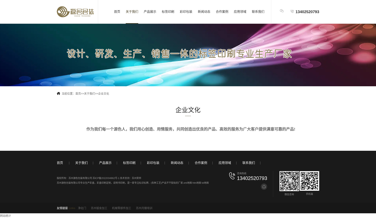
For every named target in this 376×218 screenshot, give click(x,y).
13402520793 (307, 12)
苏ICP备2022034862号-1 (106, 178)
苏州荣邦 (136, 178)
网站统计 (5, 215)
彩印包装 (186, 11)
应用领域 (240, 11)
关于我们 (132, 11)
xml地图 (187, 183)
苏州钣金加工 (99, 208)
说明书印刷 (119, 183)
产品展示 (150, 11)
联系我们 (258, 11)
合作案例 (222, 11)
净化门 (82, 208)
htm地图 (197, 183)
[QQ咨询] (264, 186)
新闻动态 (204, 11)
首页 (117, 11)
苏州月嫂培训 (144, 208)
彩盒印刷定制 (104, 183)
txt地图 (205, 183)
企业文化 (103, 93)
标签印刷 (168, 11)
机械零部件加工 (121, 208)
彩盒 (92, 183)
